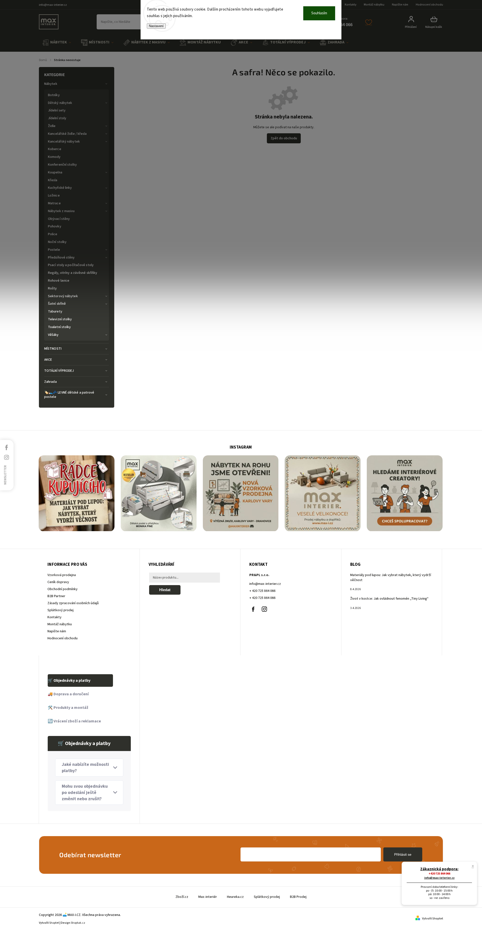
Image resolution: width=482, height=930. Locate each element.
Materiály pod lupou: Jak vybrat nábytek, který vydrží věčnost (390, 578)
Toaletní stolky (59, 327)
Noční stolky (57, 241)
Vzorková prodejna (61, 575)
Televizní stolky (60, 319)
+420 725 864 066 (439, 874)
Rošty (52, 288)
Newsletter (5, 474)
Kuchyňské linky (60, 187)
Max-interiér (207, 896)
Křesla (52, 180)
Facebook (253, 609)
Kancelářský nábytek (64, 141)
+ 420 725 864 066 (262, 590)
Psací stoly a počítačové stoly (71, 265)
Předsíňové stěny (61, 257)
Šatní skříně (57, 303)
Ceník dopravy (58, 582)
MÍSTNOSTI (53, 348)
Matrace (54, 203)
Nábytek (50, 83)
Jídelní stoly (57, 118)
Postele (54, 249)
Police (52, 234)
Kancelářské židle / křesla (67, 133)
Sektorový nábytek (63, 296)
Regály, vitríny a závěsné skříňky (72, 272)
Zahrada (50, 381)
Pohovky (54, 226)
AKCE (48, 359)
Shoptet (54, 923)
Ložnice (54, 195)
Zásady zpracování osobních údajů (73, 603)
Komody (54, 156)
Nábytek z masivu (61, 211)
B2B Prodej (298, 896)
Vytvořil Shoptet (432, 918)
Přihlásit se (402, 854)
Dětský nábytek (60, 102)
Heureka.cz (235, 896)
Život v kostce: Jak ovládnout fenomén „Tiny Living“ (389, 598)
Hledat (164, 590)
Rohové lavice (58, 280)
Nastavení (156, 26)
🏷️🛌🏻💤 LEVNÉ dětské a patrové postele (69, 394)
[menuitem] (57, 42)
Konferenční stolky (62, 164)
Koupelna (55, 172)
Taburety (55, 311)
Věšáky (53, 334)
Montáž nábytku (374, 5)
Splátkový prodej (60, 610)
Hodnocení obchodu (429, 5)
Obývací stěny (59, 218)
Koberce (54, 149)
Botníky (54, 95)
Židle (52, 126)
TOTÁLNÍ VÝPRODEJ (59, 370)
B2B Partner (56, 596)
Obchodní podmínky (62, 589)
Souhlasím (319, 13)
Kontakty (350, 5)
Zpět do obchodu (284, 138)
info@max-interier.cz (265, 583)
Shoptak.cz (78, 923)
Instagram (264, 609)
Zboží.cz (181, 896)
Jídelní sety (57, 110)
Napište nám (400, 5)
